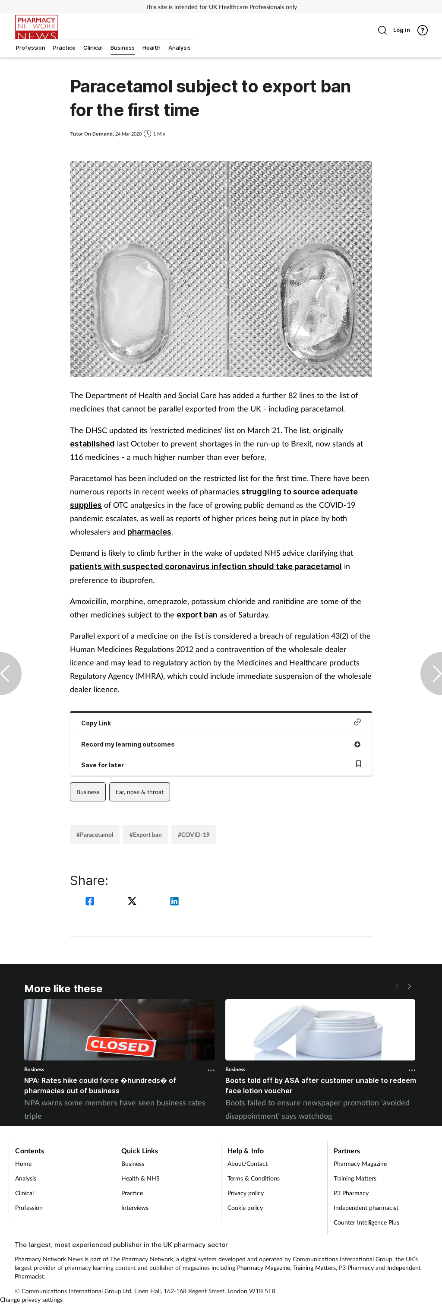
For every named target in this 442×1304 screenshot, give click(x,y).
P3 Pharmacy (351, 1192)
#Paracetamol (94, 834)
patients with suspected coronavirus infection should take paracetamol (206, 566)
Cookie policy (245, 1207)
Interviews (134, 1207)
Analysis (25, 1178)
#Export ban (145, 834)
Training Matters (355, 1178)
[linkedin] (174, 902)
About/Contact (247, 1163)
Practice (132, 1192)
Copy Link (96, 723)
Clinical (24, 1192)
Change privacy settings (31, 1299)
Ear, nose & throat (140, 791)
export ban (197, 614)
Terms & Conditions (253, 1178)
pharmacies (149, 531)
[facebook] (91, 902)
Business (87, 791)
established (92, 443)
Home (23, 1163)
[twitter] (133, 902)
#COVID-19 (194, 834)
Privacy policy (245, 1192)
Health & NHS (140, 1178)
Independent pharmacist (366, 1207)
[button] (409, 986)
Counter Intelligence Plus (366, 1222)
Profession (29, 1207)
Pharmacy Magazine (360, 1163)
